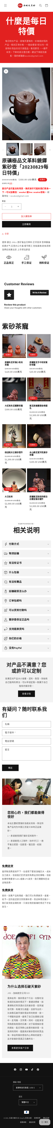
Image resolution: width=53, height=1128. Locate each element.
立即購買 (26, 224)
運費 (10, 183)
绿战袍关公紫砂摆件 (14, 452)
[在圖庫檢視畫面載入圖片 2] (26, 149)
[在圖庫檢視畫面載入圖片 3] (40, 149)
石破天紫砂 (13, 1118)
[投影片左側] (3, 150)
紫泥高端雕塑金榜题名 (38, 406)
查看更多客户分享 (20, 1048)
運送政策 (32, 1122)
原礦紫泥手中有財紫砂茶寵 (38, 363)
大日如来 (9, 496)
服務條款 (23, 1122)
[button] (5, 5)
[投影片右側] (50, 150)
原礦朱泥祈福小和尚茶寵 (14, 363)
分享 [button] (7, 234)
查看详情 (26, 693)
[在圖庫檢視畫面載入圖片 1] (13, 149)
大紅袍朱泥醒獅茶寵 (14, 405)
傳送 (10, 768)
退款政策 (37, 1118)
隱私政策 (46, 1118)
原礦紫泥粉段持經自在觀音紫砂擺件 (38, 497)
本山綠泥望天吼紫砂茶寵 (38, 453)
